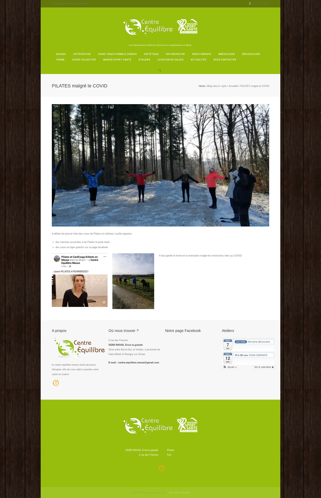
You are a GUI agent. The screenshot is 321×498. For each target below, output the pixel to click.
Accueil (61, 54)
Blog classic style (216, 86)
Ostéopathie (82, 54)
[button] (230, 367)
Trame (60, 59)
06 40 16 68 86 (259, 3)
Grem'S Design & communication (149, 492)
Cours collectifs (84, 59)
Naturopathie (175, 54)
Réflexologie (251, 54)
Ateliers (144, 59)
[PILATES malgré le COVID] (160, 165)
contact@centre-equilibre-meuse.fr (71, 3)
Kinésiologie (226, 54)
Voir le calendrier (263, 366)
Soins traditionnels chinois (117, 54)
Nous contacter (225, 59)
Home (202, 86)
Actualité (233, 86)
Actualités (198, 59)
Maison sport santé (117, 59)
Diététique (151, 54)
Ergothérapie (201, 54)
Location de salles (171, 59)
